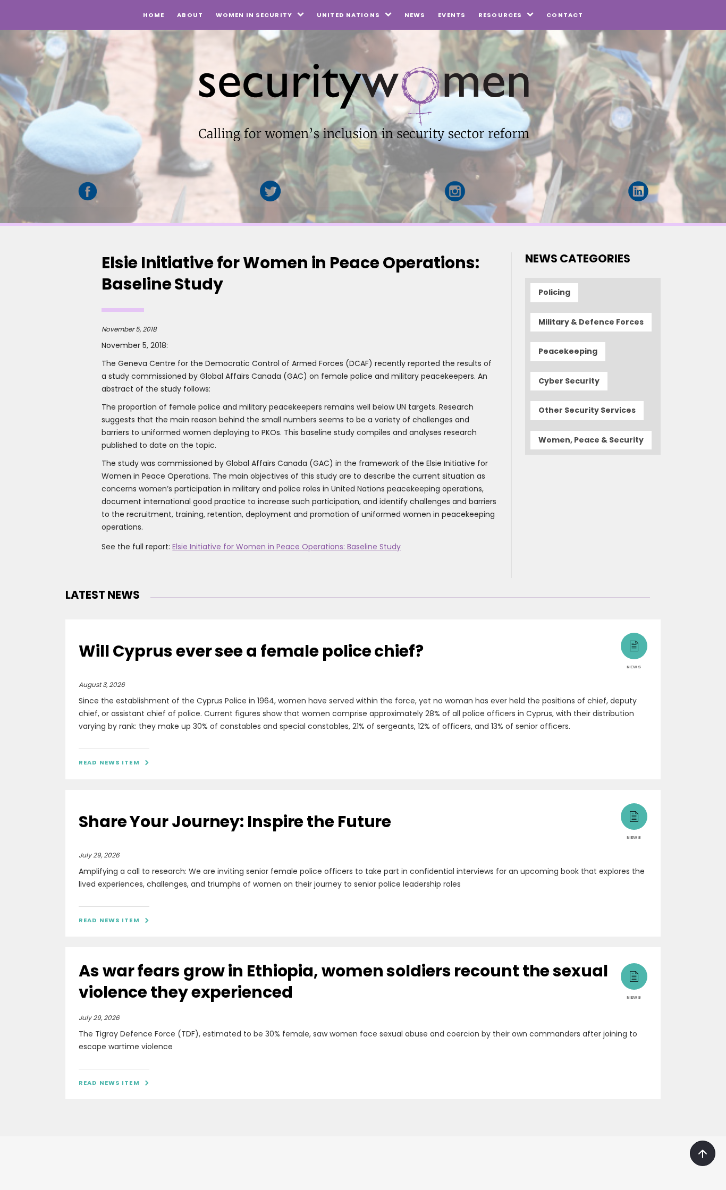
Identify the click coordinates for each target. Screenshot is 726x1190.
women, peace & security (591, 440)
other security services (587, 410)
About (190, 15)
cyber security (569, 381)
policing (554, 292)
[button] (259, 14)
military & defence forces (591, 322)
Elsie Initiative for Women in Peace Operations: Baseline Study (286, 546)
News (414, 15)
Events (452, 15)
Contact (564, 15)
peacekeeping (567, 351)
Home (153, 15)
